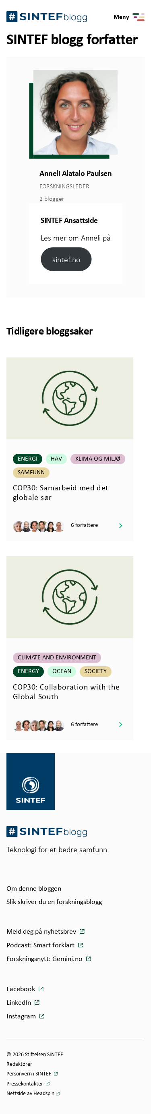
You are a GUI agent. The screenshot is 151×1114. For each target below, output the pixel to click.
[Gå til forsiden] (46, 831)
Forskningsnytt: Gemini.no (45, 959)
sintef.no (66, 259)
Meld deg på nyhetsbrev (42, 932)
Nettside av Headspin (30, 1094)
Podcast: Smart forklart (41, 945)
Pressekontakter (25, 1084)
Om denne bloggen (33, 889)
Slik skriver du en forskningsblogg (54, 902)
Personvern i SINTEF (29, 1074)
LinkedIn (19, 1003)
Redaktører (19, 1064)
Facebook (21, 989)
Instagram (21, 1016)
